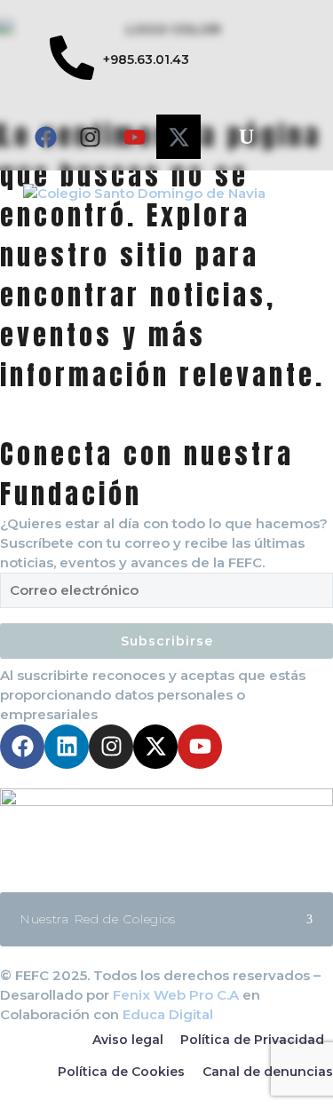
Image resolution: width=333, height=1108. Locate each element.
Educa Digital (168, 1014)
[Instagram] (89, 137)
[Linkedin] (66, 746)
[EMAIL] (166, 595)
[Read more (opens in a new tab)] (119, 60)
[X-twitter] (178, 137)
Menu (302, 192)
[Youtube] (134, 137)
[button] (246, 136)
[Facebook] (45, 137)
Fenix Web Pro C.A (176, 994)
